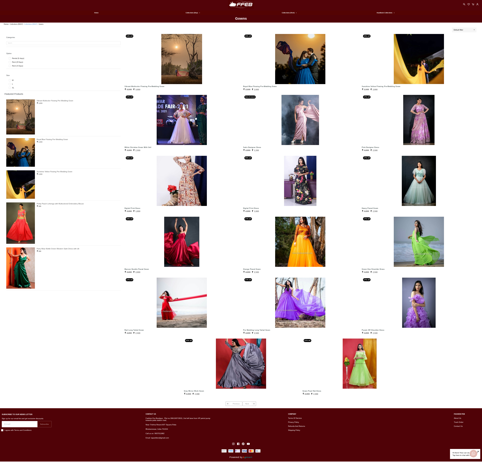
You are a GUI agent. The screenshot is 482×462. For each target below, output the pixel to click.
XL (13, 88)
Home (96, 13)
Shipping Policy (294, 430)
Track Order (458, 422)
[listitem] (233, 444)
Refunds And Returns (296, 426)
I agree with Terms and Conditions (18, 430)
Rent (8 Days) (17, 62)
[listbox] (193, 13)
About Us (457, 418)
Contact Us (458, 426)
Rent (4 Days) (17, 66)
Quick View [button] (181, 55)
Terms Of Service (295, 418)
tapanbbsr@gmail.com (160, 438)
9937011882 (159, 433)
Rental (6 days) (18, 58)
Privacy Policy (293, 422)
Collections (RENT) (16, 24)
